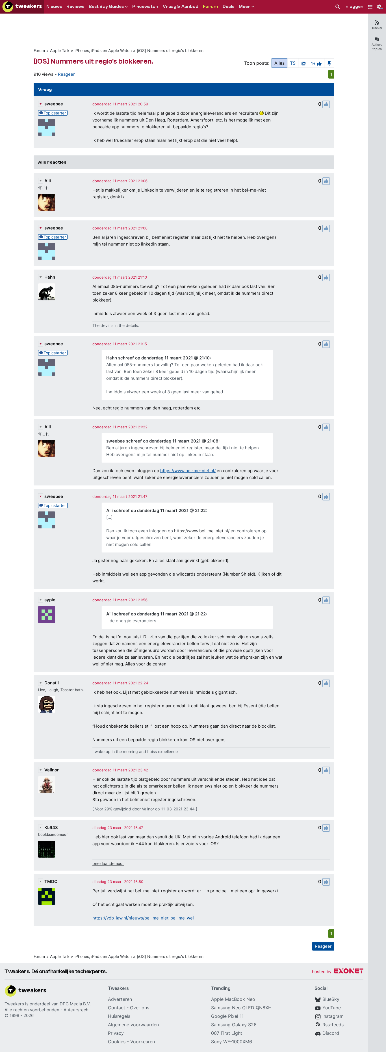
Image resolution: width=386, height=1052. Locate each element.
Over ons (139, 1007)
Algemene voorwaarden (133, 1024)
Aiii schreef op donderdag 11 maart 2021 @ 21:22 (156, 510)
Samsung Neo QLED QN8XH (241, 1007)
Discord (330, 1033)
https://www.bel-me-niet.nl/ (188, 470)
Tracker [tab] (377, 28)
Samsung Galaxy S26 (234, 1024)
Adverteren (120, 999)
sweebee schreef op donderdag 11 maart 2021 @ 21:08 (162, 441)
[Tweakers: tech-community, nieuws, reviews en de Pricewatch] (22, 7)
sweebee (53, 104)
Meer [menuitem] (244, 6)
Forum (39, 50)
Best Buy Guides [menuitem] (106, 6)
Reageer (66, 74)
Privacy (116, 1033)
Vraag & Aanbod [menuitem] (180, 6)
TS (293, 63)
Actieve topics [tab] (377, 47)
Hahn (49, 277)
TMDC (50, 881)
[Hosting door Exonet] (337, 972)
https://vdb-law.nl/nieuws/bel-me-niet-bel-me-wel (143, 918)
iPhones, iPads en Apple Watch (103, 50)
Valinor (51, 770)
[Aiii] (46, 202)
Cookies (116, 1041)
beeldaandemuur (108, 863)
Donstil (51, 683)
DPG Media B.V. (75, 1004)
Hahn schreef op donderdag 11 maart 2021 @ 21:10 (158, 358)
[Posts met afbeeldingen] (303, 63)
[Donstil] (46, 704)
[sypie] (46, 614)
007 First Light (226, 1033)
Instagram (333, 1016)
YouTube (331, 1007)
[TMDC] (46, 896)
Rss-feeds (333, 1024)
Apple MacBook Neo (233, 999)
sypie (49, 599)
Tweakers (14, 1004)
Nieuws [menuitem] (54, 6)
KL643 (51, 827)
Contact (116, 1007)
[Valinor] (46, 784)
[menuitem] (337, 7)
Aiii (47, 180)
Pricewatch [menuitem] (145, 6)
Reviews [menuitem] (75, 6)
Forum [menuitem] (210, 6)
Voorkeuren (142, 1041)
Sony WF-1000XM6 (231, 1041)
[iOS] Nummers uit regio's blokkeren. (171, 50)
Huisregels (119, 1016)
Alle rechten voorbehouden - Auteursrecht (47, 1009)
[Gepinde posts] (329, 63)
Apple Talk (60, 50)
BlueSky (330, 999)
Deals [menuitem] (228, 6)
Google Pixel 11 (227, 1016)
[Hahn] (46, 291)
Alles (279, 63)
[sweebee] (46, 127)
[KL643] (46, 849)
